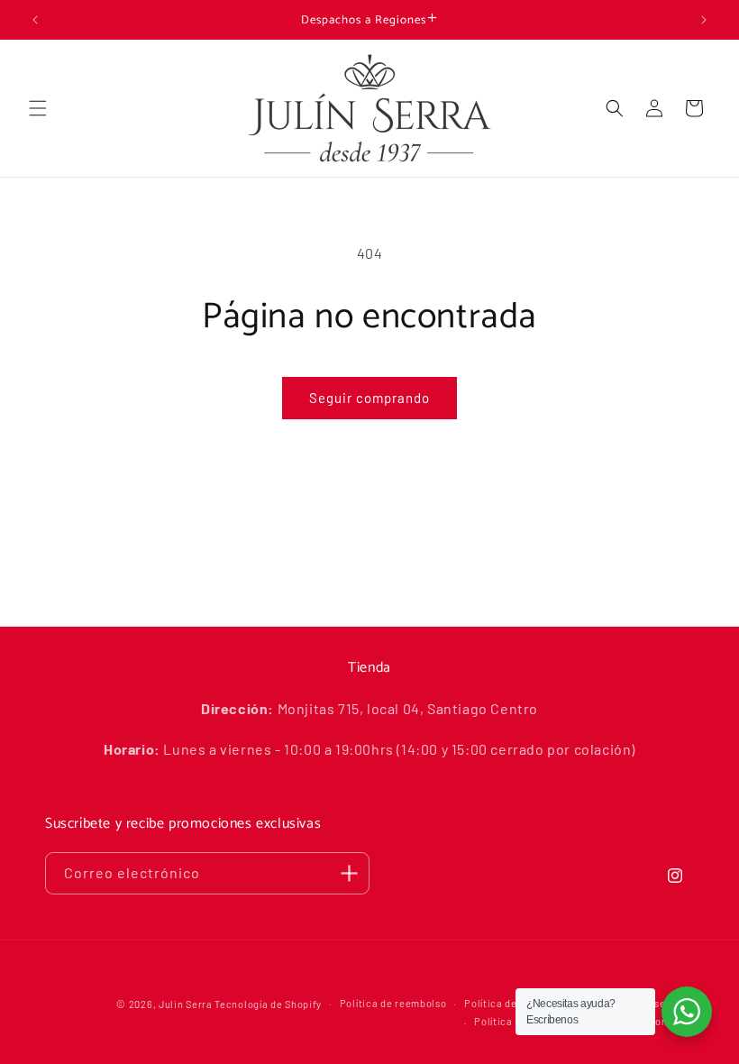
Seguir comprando (369, 398)
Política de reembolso (393, 1003)
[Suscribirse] (349, 873)
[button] (38, 108)
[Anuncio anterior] (35, 20)
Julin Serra (186, 1004)
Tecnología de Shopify (268, 1004)
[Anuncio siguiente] (704, 20)
